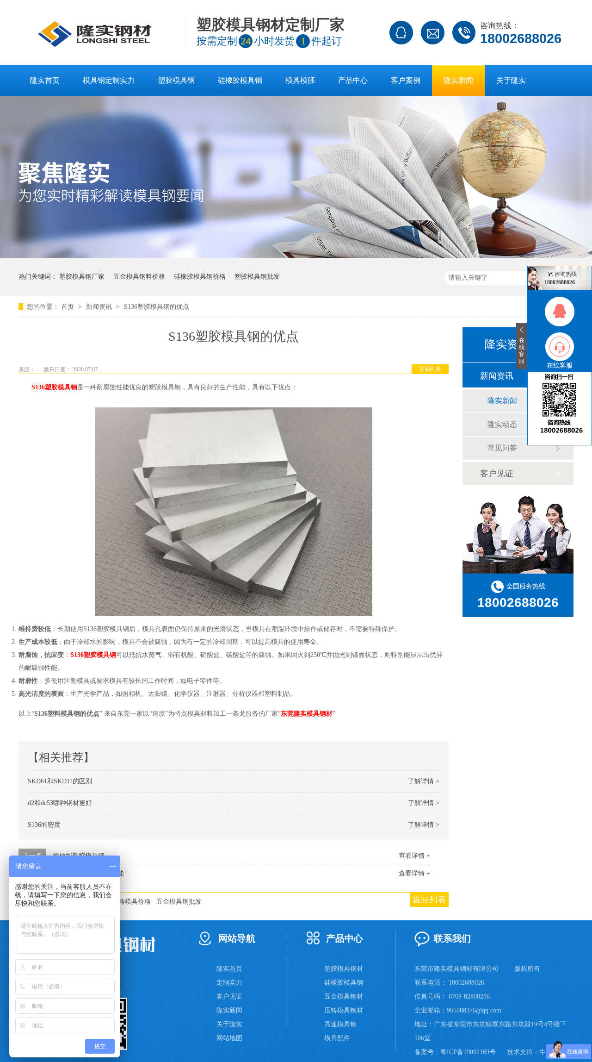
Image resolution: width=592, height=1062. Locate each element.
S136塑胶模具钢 (54, 387)
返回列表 (430, 369)
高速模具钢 (340, 1024)
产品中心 (353, 80)
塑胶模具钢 (176, 80)
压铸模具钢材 (343, 1010)
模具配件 (337, 1038)
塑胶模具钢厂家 (82, 276)
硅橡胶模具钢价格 (200, 276)
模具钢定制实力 (109, 80)
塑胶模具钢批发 (257, 276)
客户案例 (405, 80)
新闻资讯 (100, 306)
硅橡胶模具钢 (240, 80)
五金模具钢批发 (179, 901)
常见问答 (502, 448)
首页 (68, 306)
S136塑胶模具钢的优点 (156, 306)
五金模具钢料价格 (139, 276)
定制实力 (229, 982)
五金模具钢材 (343, 996)
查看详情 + (414, 855)
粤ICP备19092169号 (468, 1052)
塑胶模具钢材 (343, 968)
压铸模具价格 (131, 901)
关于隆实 (511, 80)
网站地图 (229, 1038)
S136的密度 (44, 824)
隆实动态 (502, 424)
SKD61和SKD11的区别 (60, 781)
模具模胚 (300, 80)
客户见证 (496, 473)
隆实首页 (45, 80)
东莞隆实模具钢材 (307, 713)
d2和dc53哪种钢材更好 (60, 803)
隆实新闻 (458, 80)
